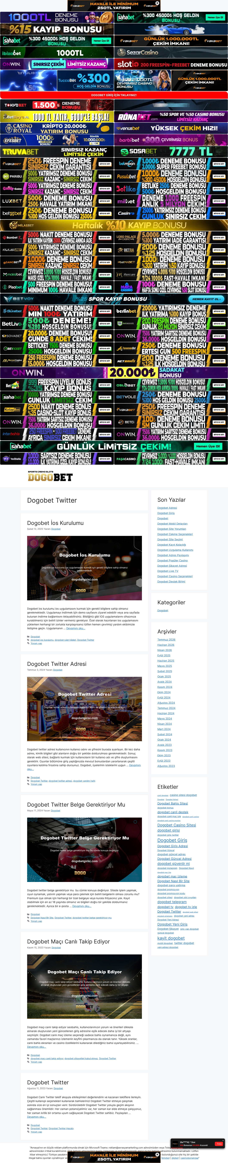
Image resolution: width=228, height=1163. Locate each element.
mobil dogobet (165, 943)
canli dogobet (162, 795)
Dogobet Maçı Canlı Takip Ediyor (68, 941)
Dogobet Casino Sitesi (176, 825)
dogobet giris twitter (168, 835)
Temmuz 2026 (166, 639)
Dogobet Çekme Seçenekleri (175, 534)
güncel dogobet (165, 933)
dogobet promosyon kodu (171, 893)
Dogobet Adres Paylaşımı (173, 555)
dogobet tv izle (186, 907)
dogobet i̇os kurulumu (42, 640)
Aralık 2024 (164, 681)
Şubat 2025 (164, 671)
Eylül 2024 (163, 697)
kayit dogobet (171, 938)
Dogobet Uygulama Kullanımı (175, 550)
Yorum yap (36, 643)
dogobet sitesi (164, 897)
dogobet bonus (165, 807)
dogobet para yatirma (171, 885)
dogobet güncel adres (171, 854)
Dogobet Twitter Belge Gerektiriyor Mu (76, 804)
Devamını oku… (75, 628)
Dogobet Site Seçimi (170, 539)
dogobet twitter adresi (60, 780)
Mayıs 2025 (164, 666)
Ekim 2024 (164, 692)
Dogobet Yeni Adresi (168, 919)
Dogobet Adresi (167, 507)
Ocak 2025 (164, 676)
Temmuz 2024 (166, 708)
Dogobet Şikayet (168, 928)
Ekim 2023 (164, 755)
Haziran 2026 (165, 644)
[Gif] (114, 225)
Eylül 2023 (163, 760)
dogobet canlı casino (190, 817)
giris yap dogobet (189, 929)
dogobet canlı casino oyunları (169, 821)
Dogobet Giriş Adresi (172, 846)
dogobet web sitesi (190, 912)
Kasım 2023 (164, 750)
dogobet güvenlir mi (173, 864)
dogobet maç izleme (172, 876)
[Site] (57, 164)
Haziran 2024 (165, 713)
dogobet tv (165, 907)
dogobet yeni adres (184, 915)
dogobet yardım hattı (84, 780)
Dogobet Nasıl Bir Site (42, 917)
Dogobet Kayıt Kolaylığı (171, 544)
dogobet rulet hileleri (65, 640)
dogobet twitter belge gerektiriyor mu (92, 917)
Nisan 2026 (164, 650)
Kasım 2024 (164, 687)
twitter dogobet (184, 943)
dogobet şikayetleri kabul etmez (81, 1058)
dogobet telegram (172, 902)
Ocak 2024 (164, 739)
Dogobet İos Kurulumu (55, 523)
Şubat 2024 (164, 734)
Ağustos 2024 (166, 702)
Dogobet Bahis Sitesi (172, 803)
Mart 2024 (164, 729)
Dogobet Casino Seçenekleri (175, 576)
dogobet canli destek (172, 812)
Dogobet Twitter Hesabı (61, 1128)
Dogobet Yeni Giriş (172, 924)
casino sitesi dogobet (183, 795)
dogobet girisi (168, 830)
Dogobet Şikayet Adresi (172, 565)
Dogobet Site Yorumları (171, 528)
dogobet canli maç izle (169, 816)
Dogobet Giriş (166, 513)
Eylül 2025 (163, 655)
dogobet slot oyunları (185, 897)
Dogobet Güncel (165, 850)
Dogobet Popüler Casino (172, 560)
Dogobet (35, 636)
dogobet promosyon (168, 889)
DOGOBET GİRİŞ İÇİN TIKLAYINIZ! (114, 95)
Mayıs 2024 (164, 718)
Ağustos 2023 (166, 766)
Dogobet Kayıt (186, 868)
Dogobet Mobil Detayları (172, 523)
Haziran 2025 (165, 660)
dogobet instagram (167, 868)
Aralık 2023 (164, 744)
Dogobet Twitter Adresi (56, 664)
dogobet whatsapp (164, 916)
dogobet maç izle (164, 872)
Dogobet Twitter (85, 640)
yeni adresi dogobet (167, 947)
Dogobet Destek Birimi (171, 581)
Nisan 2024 (164, 723)
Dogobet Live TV (167, 571)
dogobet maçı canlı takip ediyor (47, 1058)
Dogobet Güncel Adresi (174, 859)
